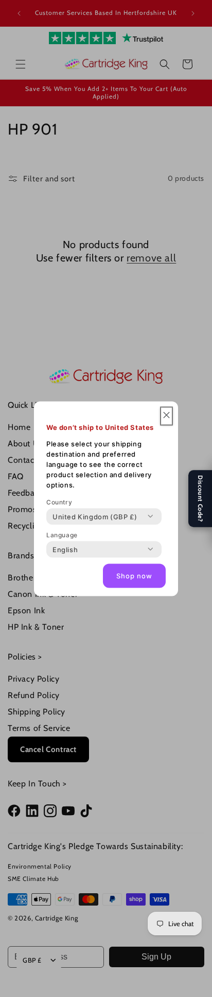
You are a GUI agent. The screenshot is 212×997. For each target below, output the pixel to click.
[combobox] (94, 516)
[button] (166, 416)
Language (62, 534)
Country (59, 501)
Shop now (134, 576)
